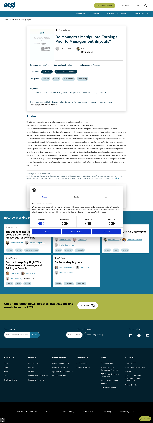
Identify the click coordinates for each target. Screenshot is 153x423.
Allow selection (76, 232)
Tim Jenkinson (31, 273)
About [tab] (107, 197)
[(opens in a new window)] (130, 335)
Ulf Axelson (15, 273)
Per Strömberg (16, 279)
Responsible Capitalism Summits (109, 382)
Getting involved (59, 357)
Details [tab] (76, 197)
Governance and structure (135, 367)
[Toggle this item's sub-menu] (88, 14)
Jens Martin (85, 267)
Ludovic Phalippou (66, 273)
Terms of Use (87, 412)
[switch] (65, 223)
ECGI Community (59, 376)
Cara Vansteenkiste (134, 240)
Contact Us (50, 412)
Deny (47, 232)
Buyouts (45, 79)
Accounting (82, 79)
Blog (6, 367)
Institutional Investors (32, 250)
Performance (68, 79)
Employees (68, 250)
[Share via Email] (147, 335)
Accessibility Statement (128, 412)
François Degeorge (66, 267)
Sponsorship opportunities (62, 372)
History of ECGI (130, 363)
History (116, 250)
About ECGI (139, 14)
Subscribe (125, 5)
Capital (18, 283)
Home (6, 20)
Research (32, 357)
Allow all (106, 232)
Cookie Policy (106, 412)
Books (6, 372)
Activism (9, 250)
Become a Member (104, 5)
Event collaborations (108, 387)
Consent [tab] (45, 197)
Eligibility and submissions (38, 376)
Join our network (74, 335)
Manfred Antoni (65, 240)
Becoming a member (60, 367)
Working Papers (26, 20)
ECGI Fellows (81, 363)
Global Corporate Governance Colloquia (109, 368)
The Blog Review (10, 380)
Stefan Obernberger (67, 245)
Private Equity (80, 250)
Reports (31, 367)
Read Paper (46, 72)
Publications (81, 14)
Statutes (128, 372)
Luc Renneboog (87, 50)
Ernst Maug (82, 240)
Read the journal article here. (42, 105)
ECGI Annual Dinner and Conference (110, 375)
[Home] (9, 5)
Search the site (9, 329)
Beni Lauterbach (17, 243)
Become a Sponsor (93, 335)
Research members (84, 367)
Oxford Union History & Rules (27, 412)
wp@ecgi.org (114, 178)
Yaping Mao (66, 48)
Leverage (125, 250)
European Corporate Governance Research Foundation (133, 378)
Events (123, 14)
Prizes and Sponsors (36, 380)
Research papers (34, 363)
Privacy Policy (68, 412)
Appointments (82, 357)
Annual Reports (131, 385)
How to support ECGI (60, 363)
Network (110, 14)
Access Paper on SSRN (65, 72)
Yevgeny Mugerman (37, 243)
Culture (56, 79)
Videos (6, 376)
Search (145, 5)
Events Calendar (107, 363)
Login (138, 5)
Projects (96, 14)
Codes (6, 363)
